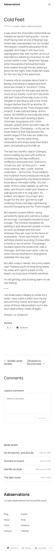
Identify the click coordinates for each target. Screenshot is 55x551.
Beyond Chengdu (35, 26)
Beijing (24, 26)
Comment (42, 418)
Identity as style (13, 469)
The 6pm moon (12, 477)
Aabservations (12, 4)
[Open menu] (49, 4)
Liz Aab (16, 26)
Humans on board (14, 461)
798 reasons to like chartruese (34, 362)
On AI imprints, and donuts (19, 452)
